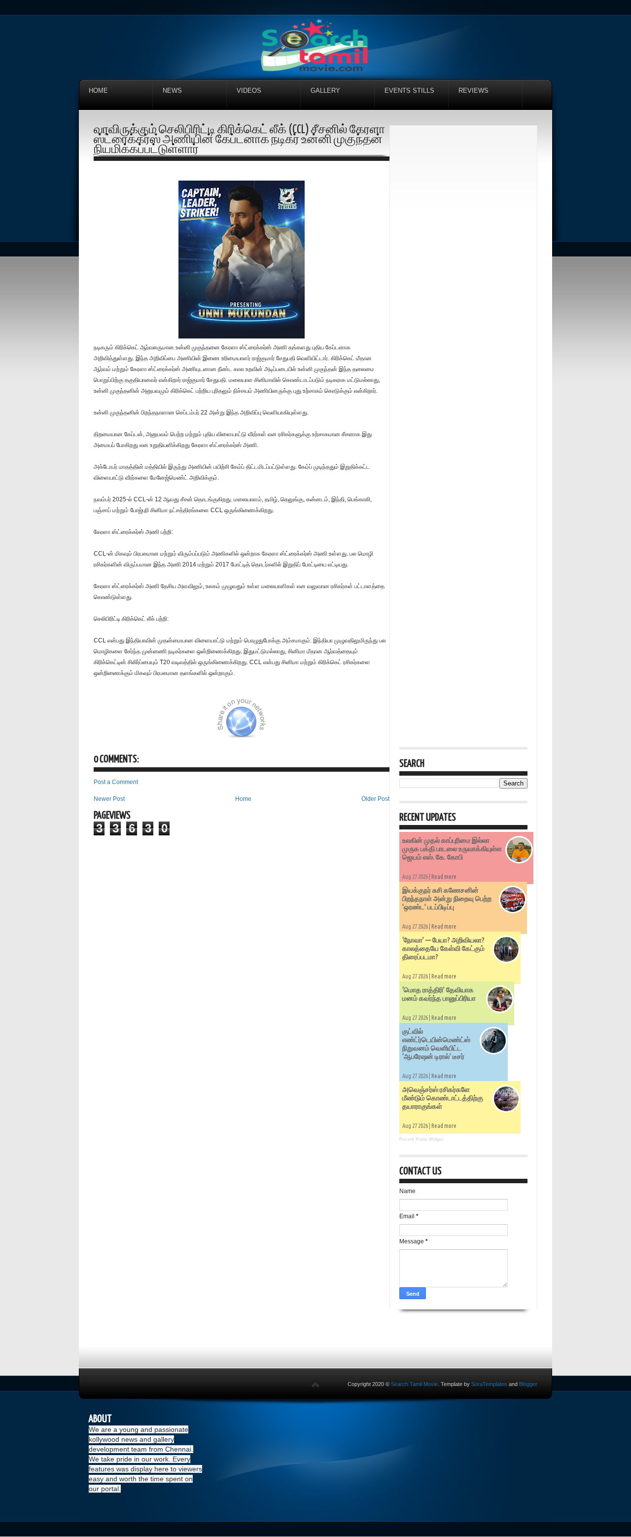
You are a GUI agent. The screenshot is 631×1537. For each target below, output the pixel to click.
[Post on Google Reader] (324, 723)
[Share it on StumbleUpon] (275, 723)
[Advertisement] (463, 283)
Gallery (325, 90)
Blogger (528, 1384)
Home (98, 90)
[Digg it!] (132, 723)
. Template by (472, 1384)
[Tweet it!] (156, 723)
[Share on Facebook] (205, 723)
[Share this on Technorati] (107, 723)
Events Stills (409, 90)
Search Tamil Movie (414, 1384)
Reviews (473, 90)
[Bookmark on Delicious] (181, 723)
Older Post (375, 798)
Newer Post (109, 798)
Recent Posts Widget (421, 1139)
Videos (249, 90)
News (172, 90)
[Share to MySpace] (300, 723)
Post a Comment (116, 782)
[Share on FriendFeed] (349, 723)
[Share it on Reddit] (374, 723)
